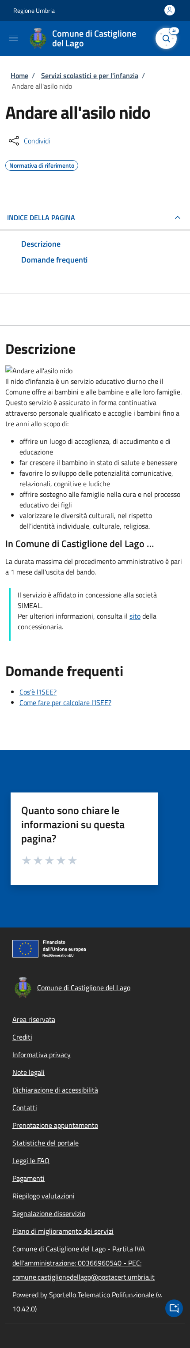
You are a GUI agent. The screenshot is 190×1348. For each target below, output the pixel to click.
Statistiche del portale (45, 1143)
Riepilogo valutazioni (43, 1195)
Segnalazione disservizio (48, 1213)
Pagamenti (28, 1178)
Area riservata (33, 1019)
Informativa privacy (41, 1054)
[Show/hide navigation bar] (13, 38)
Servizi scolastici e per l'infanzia (89, 75)
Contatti (24, 1107)
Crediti (22, 1037)
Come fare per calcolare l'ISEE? (65, 702)
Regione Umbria (34, 10)
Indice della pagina (41, 217)
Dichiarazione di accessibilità (55, 1090)
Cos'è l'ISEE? (38, 692)
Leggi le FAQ (30, 1160)
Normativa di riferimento (41, 164)
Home (19, 75)
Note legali (28, 1072)
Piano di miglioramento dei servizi (63, 1231)
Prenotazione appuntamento (55, 1125)
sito (135, 616)
